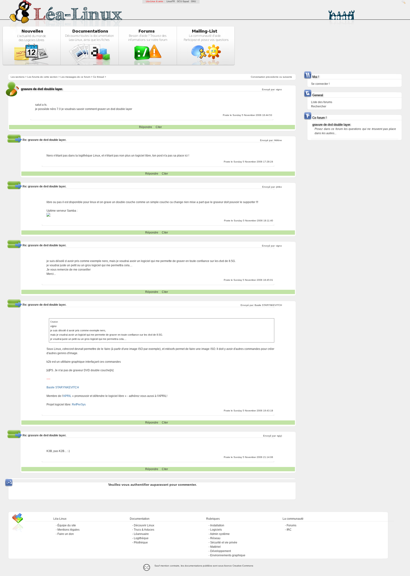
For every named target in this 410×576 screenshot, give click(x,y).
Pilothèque (141, 542)
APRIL (67, 396)
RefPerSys (79, 404)
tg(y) (279, 435)
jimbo (279, 187)
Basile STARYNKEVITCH (268, 305)
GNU (193, 1)
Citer (159, 127)
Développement (220, 551)
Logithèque (141, 538)
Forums (291, 525)
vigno (279, 89)
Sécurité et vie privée (223, 542)
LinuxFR (171, 1)
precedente (272, 77)
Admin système (220, 534)
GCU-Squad (183, 1)
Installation (217, 525)
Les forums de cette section (42, 77)
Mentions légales (68, 529)
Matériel (215, 546)
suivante (287, 77)
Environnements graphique (227, 555)
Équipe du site (66, 525)
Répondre (145, 127)
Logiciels (216, 529)
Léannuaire (141, 534)
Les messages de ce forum (75, 77)
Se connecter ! (320, 84)
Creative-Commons (243, 565)
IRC (289, 529)
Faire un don (65, 534)
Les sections (17, 77)
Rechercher (318, 106)
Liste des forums (321, 102)
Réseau (215, 538)
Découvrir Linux (144, 525)
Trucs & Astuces (144, 529)
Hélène (278, 140)
